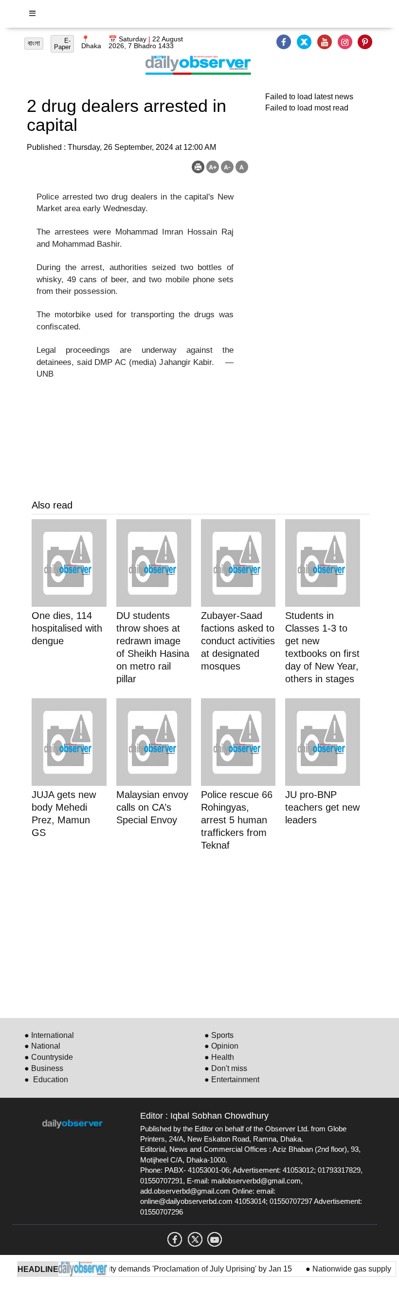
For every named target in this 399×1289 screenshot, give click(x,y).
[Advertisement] (201, 933)
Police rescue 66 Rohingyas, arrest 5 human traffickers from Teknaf (236, 820)
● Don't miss (225, 1068)
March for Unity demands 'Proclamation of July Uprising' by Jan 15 (170, 1269)
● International (49, 1035)
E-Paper (62, 44)
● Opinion (221, 1046)
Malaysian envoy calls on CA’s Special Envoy (152, 807)
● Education (46, 1079)
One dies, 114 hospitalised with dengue (67, 628)
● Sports (219, 1035)
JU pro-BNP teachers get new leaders (322, 807)
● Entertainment (231, 1079)
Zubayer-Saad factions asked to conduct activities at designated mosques (238, 641)
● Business (43, 1068)
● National (42, 1046)
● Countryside (48, 1057)
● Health (219, 1057)
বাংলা (34, 43)
